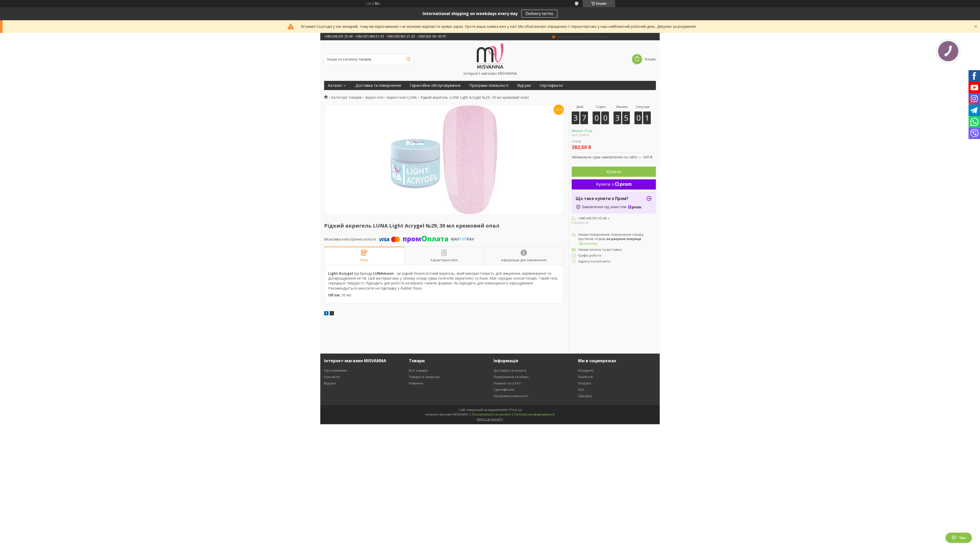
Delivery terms (539, 13)
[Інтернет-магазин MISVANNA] (490, 55)
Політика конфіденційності (534, 414)
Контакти (332, 376)
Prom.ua (515, 410)
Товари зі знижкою (424, 376)
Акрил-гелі (374, 97)
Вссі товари (418, 370)
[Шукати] (408, 59)
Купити (614, 171)
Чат (962, 538)
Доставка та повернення (378, 85)
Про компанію (335, 370)
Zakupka (585, 396)
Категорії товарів (346, 97)
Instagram (586, 370)
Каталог (335, 85)
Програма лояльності (488, 85)
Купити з (605, 184)
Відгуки (524, 85)
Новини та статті (507, 383)
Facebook (585, 376)
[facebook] (326, 313)
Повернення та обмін (511, 376)
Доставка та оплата (510, 370)
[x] (332, 313)
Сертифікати (551, 85)
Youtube (584, 383)
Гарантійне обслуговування (435, 85)
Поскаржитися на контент (491, 414)
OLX (581, 389)
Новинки (416, 383)
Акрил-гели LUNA (402, 97)
